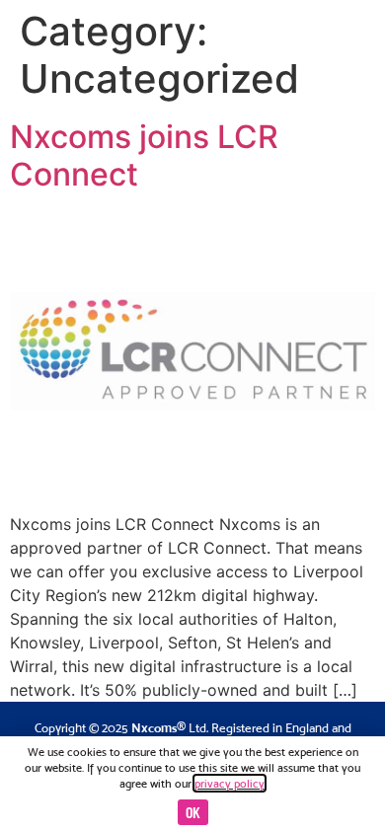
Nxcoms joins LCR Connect (144, 155)
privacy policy (229, 783)
